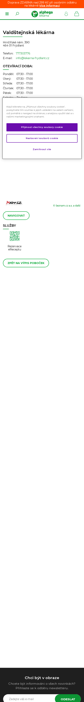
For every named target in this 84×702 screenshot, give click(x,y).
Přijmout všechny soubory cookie (42, 127)
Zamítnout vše (42, 149)
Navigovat (16, 215)
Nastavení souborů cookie (42, 138)
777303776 (23, 53)
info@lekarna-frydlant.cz (32, 58)
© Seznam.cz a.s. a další (66, 205)
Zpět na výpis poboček (26, 263)
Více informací (49, 5)
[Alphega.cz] (42, 13)
